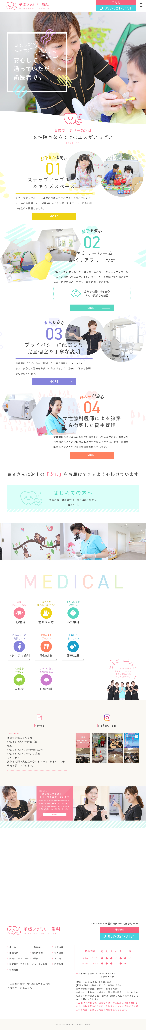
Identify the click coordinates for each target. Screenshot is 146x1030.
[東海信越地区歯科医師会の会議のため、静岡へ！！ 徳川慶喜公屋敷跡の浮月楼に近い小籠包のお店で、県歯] (115, 755)
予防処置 (58, 947)
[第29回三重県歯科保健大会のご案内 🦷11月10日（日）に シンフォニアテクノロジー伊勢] (131, 740)
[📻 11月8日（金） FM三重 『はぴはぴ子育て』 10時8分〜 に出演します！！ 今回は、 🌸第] (115, 740)
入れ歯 (57, 958)
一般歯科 (36, 947)
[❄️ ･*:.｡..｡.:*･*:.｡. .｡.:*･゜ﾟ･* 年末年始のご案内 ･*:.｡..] (83, 740)
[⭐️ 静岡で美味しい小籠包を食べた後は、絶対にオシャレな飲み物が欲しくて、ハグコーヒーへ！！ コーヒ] (99, 755)
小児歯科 (36, 958)
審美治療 (58, 952)
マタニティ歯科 (39, 964)
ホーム (12, 947)
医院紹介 (13, 952)
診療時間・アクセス (19, 964)
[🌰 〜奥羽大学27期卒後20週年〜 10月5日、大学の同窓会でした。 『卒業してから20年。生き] (131, 755)
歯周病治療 (37, 952)
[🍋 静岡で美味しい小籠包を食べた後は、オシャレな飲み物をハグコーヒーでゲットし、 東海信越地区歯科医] (83, 755)
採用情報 (13, 969)
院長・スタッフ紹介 (19, 958)
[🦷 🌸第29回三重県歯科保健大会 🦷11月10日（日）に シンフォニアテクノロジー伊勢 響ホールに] (99, 740)
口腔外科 (58, 964)
